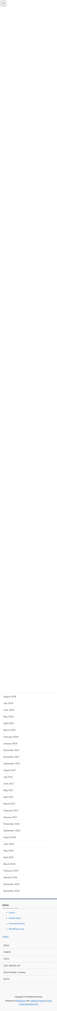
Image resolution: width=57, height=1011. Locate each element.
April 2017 (8, 797)
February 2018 (10, 737)
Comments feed (17, 923)
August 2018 (9, 696)
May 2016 (8, 850)
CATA (6, 959)
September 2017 (11, 763)
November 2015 (11, 891)
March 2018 (9, 730)
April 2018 (8, 723)
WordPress (20, 1001)
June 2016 (8, 844)
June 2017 (8, 783)
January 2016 (10, 877)
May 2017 (8, 790)
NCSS (6, 979)
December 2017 (11, 750)
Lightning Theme (37, 1001)
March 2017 (9, 803)
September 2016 (11, 830)
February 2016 (10, 870)
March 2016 (9, 864)
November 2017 (11, 757)
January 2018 (10, 743)
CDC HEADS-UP (11, 965)
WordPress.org (16, 929)
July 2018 (8, 703)
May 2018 (8, 716)
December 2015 (11, 884)
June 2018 (8, 710)
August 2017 (9, 770)
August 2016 (9, 837)
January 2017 (10, 817)
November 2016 (11, 824)
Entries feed (15, 918)
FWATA (7, 952)
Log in (12, 912)
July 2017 (8, 777)
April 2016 (8, 857)
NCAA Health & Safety (14, 972)
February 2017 (10, 810)
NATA (6, 945)
